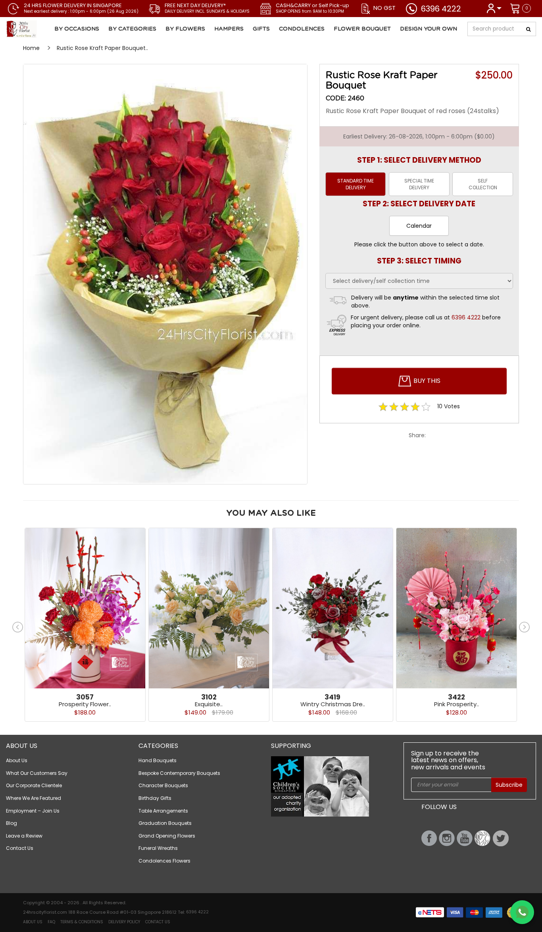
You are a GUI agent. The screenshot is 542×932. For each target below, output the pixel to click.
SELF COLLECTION (483, 184)
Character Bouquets (163, 785)
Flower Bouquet (362, 29)
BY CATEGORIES (132, 29)
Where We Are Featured (33, 798)
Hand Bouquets (157, 760)
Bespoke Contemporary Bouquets (179, 773)
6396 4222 (441, 8)
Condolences (302, 29)
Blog (11, 823)
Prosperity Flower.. (85, 704)
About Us (16, 760)
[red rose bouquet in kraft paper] (165, 274)
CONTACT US (157, 922)
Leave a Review (24, 835)
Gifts (261, 29)
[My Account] (494, 8)
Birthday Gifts (154, 798)
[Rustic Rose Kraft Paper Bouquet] (50, 29)
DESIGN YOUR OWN (428, 29)
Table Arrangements (163, 810)
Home (31, 48)
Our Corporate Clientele (34, 785)
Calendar (419, 226)
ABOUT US (32, 922)
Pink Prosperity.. (456, 704)
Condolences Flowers (164, 860)
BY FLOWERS (185, 29)
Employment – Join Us (33, 810)
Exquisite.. (209, 704)
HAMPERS (229, 29)
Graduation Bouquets (165, 823)
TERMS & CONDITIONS (81, 922)
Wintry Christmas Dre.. (332, 704)
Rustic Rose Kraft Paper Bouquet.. (102, 48)
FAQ (51, 922)
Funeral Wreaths (158, 848)
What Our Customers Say (36, 773)
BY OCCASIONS (76, 29)
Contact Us (19, 848)
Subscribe (509, 785)
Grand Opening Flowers (166, 835)
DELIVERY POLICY (124, 922)
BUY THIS (426, 380)
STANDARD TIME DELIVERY (355, 184)
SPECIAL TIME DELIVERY (419, 184)
